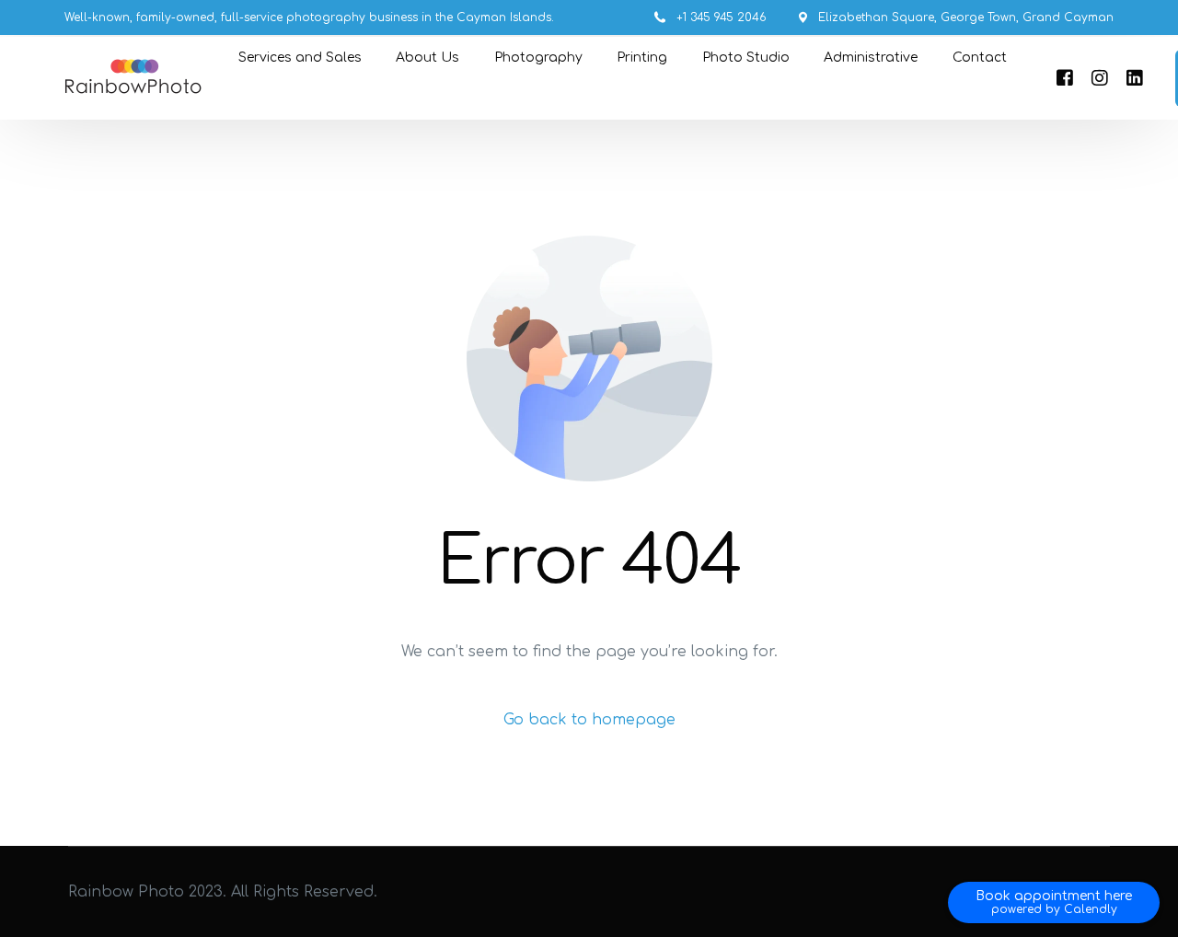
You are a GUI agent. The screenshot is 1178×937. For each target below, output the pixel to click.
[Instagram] (1099, 78)
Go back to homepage (589, 719)
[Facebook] (1064, 78)
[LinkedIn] (1134, 78)
